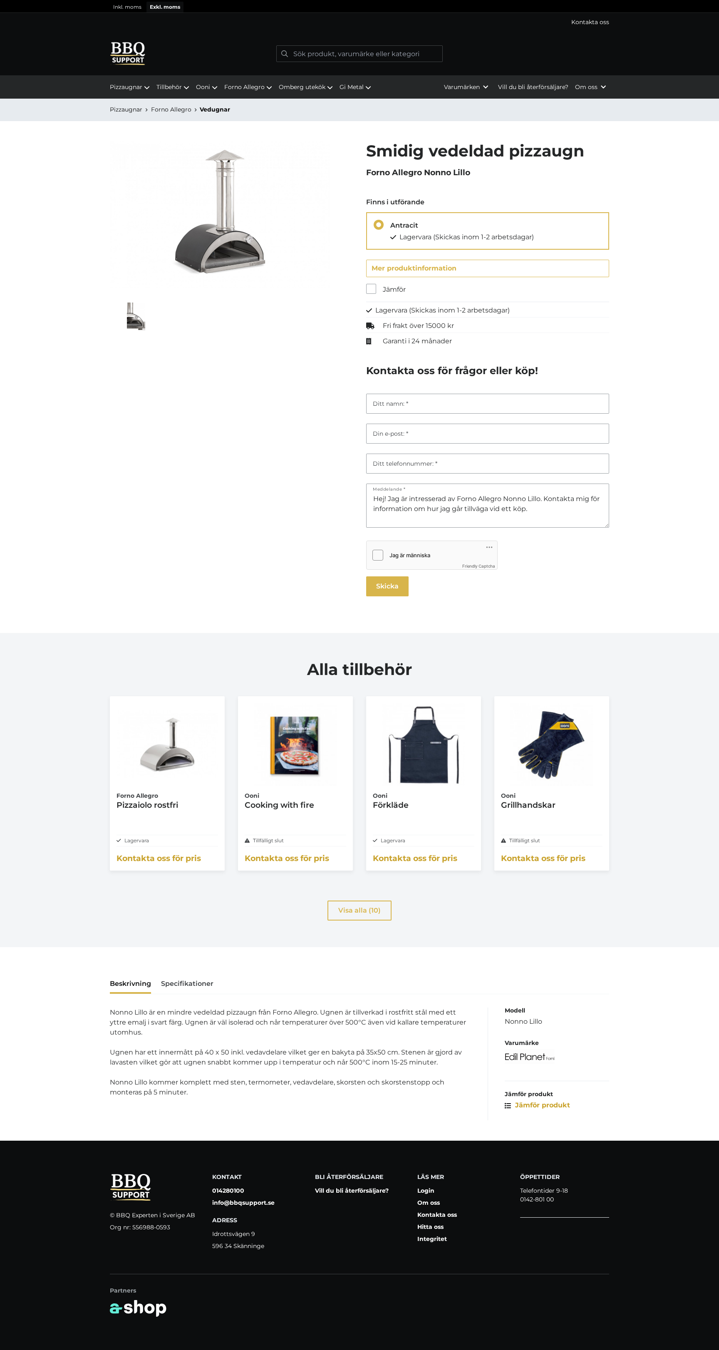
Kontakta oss (590, 22)
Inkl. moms (127, 7)
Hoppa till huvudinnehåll (356, 11)
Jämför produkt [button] (541, 1105)
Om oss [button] (586, 87)
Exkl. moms (165, 7)
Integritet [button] (432, 1239)
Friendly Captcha (478, 565)
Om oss (428, 1202)
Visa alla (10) (359, 910)
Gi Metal (352, 87)
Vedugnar (215, 109)
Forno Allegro (244, 87)
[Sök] (284, 53)
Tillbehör (169, 87)
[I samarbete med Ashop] (138, 1308)
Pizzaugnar (126, 87)
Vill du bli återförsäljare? (533, 87)
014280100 (228, 1190)
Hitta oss (430, 1227)
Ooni (203, 87)
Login (425, 1190)
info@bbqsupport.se (243, 1202)
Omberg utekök (302, 87)
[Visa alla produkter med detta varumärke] (557, 1056)
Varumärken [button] (462, 87)
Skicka (387, 586)
